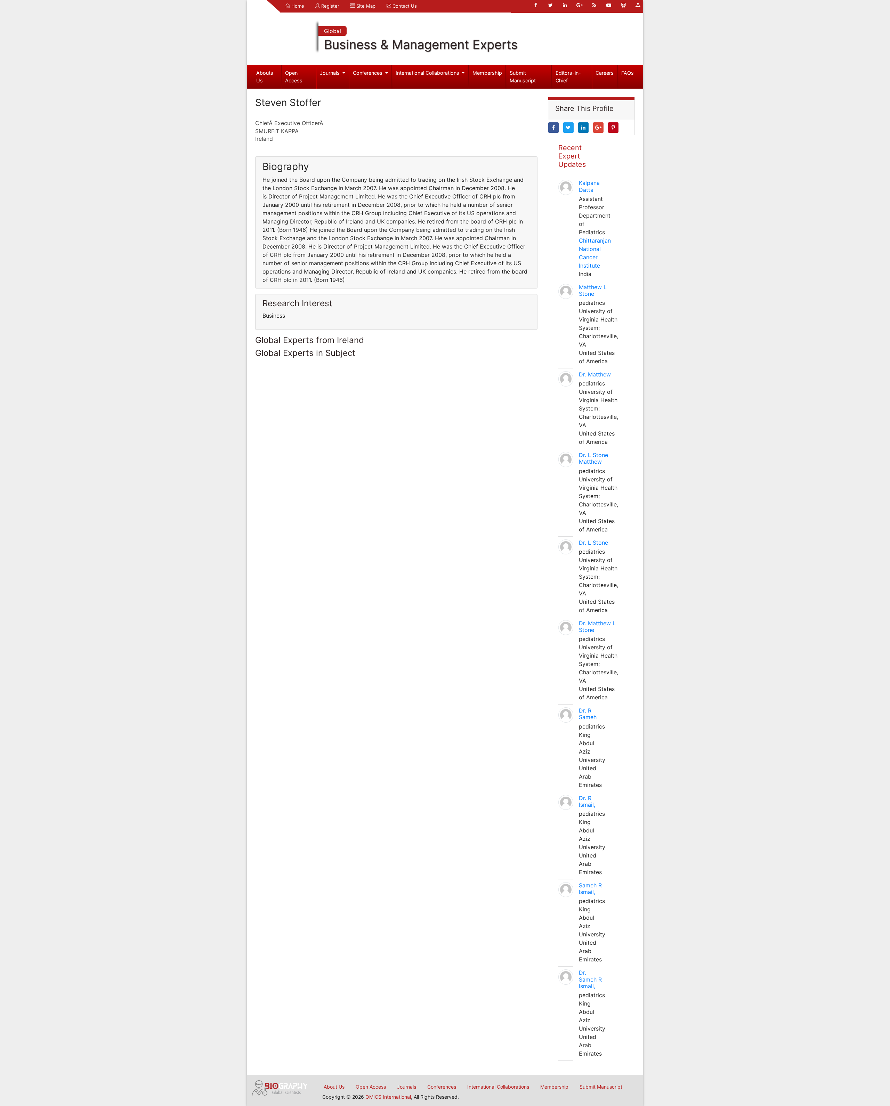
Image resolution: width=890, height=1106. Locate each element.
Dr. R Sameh (588, 714)
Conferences (368, 73)
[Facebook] (536, 5)
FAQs (627, 73)
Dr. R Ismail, (587, 801)
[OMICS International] (280, 1087)
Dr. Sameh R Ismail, (590, 979)
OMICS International (388, 1097)
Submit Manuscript (523, 76)
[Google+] (579, 5)
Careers (605, 73)
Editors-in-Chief (568, 76)
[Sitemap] (638, 5)
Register (329, 6)
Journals (330, 73)
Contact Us (404, 6)
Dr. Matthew (595, 374)
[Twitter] (550, 5)
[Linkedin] (565, 5)
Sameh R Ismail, (590, 888)
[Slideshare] (623, 5)
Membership (487, 73)
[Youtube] (609, 5)
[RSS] (594, 5)
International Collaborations (428, 73)
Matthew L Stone (593, 290)
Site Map (365, 6)
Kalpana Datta (589, 186)
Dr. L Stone (593, 542)
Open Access (293, 76)
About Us (334, 1087)
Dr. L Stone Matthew (593, 458)
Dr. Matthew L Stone (597, 626)
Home (297, 6)
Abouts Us (264, 76)
